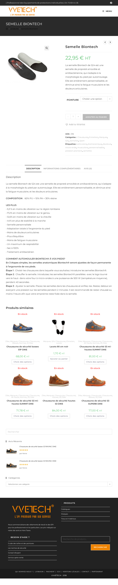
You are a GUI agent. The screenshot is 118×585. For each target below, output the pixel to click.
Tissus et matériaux (68, 519)
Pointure (73, 99)
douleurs (107, 144)
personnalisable (96, 147)
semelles (87, 151)
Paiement (50, 572)
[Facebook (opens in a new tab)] (110, 2)
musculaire (82, 147)
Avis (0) (88, 168)
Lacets (59, 343)
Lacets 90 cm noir (59, 346)
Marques (103, 137)
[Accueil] (7, 29)
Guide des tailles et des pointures (21, 543)
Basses (15, 343)
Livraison (39, 572)
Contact (85, 572)
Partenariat (97, 572)
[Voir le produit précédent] (105, 42)
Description (33, 168)
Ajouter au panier (96, 117)
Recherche (100, 547)
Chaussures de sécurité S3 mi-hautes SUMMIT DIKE (95, 348)
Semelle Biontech (29, 29)
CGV (58, 572)
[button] (75, 124)
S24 (67, 140)
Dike (7, 341)
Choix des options (23, 362)
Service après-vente (15, 558)
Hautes (55, 397)
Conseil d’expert (14, 553)
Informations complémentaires (61, 168)
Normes (22, 343)
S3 (101, 343)
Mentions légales (71, 572)
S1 (27, 343)
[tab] (33, 168)
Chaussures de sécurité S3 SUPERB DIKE (95, 402)
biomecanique (95, 144)
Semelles (74, 140)
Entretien (93, 137)
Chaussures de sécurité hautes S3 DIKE (59, 402)
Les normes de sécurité (17, 548)
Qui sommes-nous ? (24, 572)
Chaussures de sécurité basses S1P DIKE (22, 348)
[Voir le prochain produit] (110, 42)
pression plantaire (73, 151)
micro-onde (70, 147)
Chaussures (82, 137)
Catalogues (65, 509)
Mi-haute (88, 343)
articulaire (82, 144)
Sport (81, 140)
